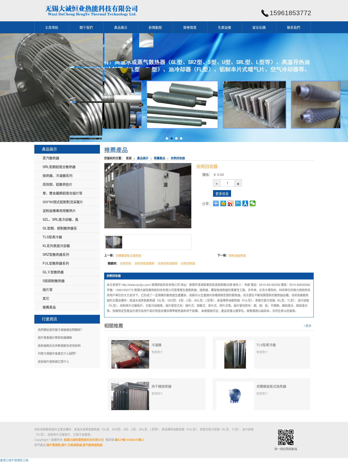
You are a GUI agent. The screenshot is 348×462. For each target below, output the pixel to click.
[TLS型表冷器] (235, 354)
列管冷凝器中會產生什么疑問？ (58, 353)
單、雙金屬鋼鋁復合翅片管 (62, 193)
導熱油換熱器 (237, 255)
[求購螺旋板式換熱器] (235, 395)
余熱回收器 (178, 158)
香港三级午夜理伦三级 (14, 460)
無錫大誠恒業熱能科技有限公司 (84, 440)
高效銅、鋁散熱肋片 (57, 184)
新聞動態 (155, 27)
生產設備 (224, 27)
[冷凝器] (130, 359)
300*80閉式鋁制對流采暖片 (63, 201)
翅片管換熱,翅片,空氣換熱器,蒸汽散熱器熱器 (74, 445)
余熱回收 (125, 263)
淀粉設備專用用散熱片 (59, 210)
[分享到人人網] (245, 203)
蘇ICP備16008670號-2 (129, 440)
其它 (46, 298)
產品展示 (120, 27)
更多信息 (222, 193)
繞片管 (48, 289)
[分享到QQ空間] (223, 203)
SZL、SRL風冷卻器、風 (60, 219)
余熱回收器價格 (144, 263)
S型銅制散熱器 (54, 280)
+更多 (307, 326)
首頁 (129, 158)
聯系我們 (293, 27)
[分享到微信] (253, 203)
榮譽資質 (189, 27)
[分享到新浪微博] (231, 203)
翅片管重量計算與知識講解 (55, 337)
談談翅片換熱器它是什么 (53, 361)
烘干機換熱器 (161, 386)
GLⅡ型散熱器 (53, 272)
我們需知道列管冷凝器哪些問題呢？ (60, 330)
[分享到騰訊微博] (238, 203)
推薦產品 (159, 158)
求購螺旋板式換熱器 (128, 255)
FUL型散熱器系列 (56, 263)
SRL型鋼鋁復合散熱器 (59, 166)
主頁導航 (51, 27)
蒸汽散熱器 (51, 158)
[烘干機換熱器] (130, 398)
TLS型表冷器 (266, 345)
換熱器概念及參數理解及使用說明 (59, 345)
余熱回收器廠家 (168, 263)
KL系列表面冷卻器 (56, 245)
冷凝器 (156, 345)
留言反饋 (259, 27)
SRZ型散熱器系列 (56, 254)
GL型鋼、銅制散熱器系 (60, 228)
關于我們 (86, 27)
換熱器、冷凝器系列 (57, 175)
